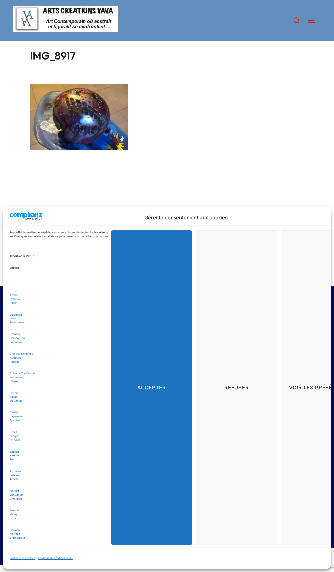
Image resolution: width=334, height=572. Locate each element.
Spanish (15, 420)
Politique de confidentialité (55, 558)
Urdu (13, 518)
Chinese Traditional (22, 373)
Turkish (14, 479)
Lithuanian (16, 494)
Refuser (236, 387)
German (15, 530)
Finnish (14, 490)
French (14, 510)
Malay (14, 514)
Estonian (15, 471)
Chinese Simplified (21, 353)
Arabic (14, 295)
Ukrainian (16, 498)
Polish (13, 302)
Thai (12, 459)
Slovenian (16, 400)
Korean (14, 455)
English (14, 451)
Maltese (15, 533)
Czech (14, 392)
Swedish (15, 439)
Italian (14, 396)
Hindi (13, 318)
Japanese (16, 416)
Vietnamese (17, 537)
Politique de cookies (22, 558)
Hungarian (16, 357)
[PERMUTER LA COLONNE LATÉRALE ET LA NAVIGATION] (314, 20)
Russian (15, 361)
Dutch (14, 432)
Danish (14, 412)
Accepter (151, 387)
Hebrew (15, 299)
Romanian (16, 342)
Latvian (15, 475)
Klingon (14, 436)
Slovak (14, 381)
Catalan (15, 334)
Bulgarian (16, 314)
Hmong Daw (17, 338)
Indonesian (17, 377)
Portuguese (17, 322)
